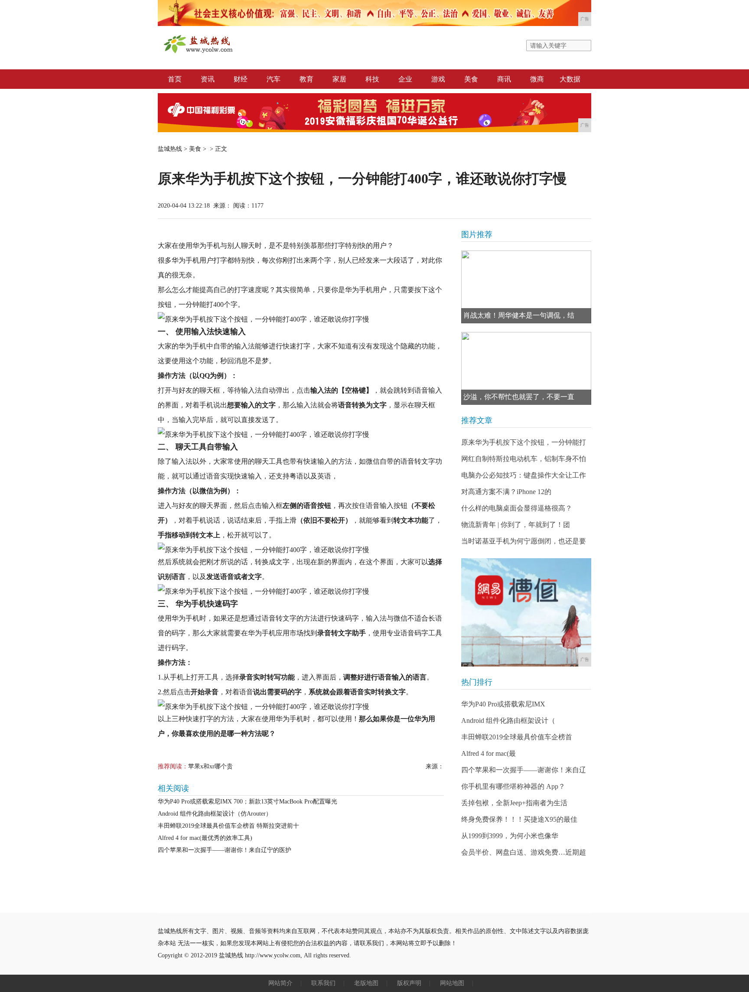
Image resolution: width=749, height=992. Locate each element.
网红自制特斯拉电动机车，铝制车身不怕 (523, 458)
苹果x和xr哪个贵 (210, 766)
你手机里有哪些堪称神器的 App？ (513, 786)
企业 (405, 79)
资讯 (208, 79)
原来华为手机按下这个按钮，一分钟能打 (523, 442)
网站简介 (280, 983)
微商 (537, 79)
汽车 (273, 79)
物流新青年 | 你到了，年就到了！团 (515, 524)
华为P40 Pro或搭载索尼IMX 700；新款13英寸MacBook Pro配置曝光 (247, 801)
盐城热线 (170, 149)
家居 (339, 79)
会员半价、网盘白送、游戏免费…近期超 (523, 852)
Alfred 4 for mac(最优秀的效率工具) (205, 838)
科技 (372, 79)
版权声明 (409, 983)
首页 (175, 79)
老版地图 (366, 983)
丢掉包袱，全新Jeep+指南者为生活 (514, 803)
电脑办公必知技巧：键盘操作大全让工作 (523, 475)
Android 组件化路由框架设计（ (508, 720)
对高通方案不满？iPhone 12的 (506, 491)
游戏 (438, 79)
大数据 (570, 79)
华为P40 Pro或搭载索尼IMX (503, 704)
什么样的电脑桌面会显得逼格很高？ (516, 508)
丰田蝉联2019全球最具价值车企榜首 (516, 737)
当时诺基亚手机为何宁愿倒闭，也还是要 (523, 541)
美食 (471, 79)
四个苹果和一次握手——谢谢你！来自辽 (523, 770)
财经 (240, 79)
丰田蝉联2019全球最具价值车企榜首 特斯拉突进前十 (228, 826)
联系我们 (323, 983)
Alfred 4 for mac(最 (488, 753)
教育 (306, 79)
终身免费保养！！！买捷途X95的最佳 (519, 819)
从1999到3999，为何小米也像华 (509, 835)
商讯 (504, 79)
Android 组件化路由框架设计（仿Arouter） (215, 813)
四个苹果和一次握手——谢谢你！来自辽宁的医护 (224, 850)
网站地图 (452, 983)
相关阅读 (173, 788)
